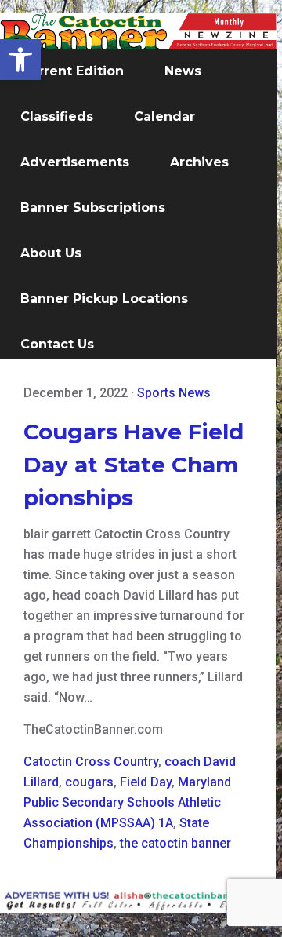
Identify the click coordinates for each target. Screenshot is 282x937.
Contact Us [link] (57, 344)
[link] (20, 59)
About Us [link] (50, 253)
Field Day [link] (146, 782)
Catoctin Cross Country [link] (91, 761)
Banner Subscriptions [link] (92, 207)
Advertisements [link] (74, 162)
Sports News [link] (174, 392)
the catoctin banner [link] (175, 843)
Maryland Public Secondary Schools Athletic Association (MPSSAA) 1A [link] (127, 802)
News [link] (182, 71)
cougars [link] (89, 782)
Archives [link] (199, 162)
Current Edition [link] (72, 71)
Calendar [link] (164, 116)
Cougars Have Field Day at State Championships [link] (134, 464)
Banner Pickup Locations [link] (104, 298)
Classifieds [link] (56, 116)
